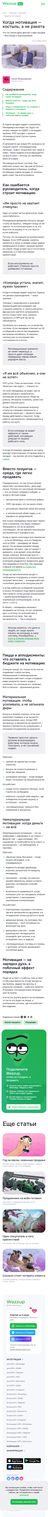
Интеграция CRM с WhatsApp (19, 1424)
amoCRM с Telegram (15, 1372)
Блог (5, 13)
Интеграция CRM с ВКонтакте (19, 1441)
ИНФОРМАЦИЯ (15, 1450)
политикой (24, 1495)
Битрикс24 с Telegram (16, 1402)
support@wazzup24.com (20, 1349)
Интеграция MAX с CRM (17, 1437)
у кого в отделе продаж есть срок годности (23, 638)
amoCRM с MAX (13, 1377)
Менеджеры (31, 1022)
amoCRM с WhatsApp (16, 1364)
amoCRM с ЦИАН (14, 1385)
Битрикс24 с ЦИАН (15, 1415)
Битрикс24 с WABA (15, 1398)
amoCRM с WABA (14, 1368)
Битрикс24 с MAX (14, 1407)
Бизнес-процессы (12, 1022)
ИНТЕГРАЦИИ (14, 1359)
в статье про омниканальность (19, 568)
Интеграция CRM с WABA (17, 1428)
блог (20, 4)
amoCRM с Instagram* (16, 1390)
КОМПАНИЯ (13, 1446)
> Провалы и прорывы (17, 13)
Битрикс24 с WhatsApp (16, 1394)
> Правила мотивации (12, 16)
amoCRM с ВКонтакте (16, 1381)
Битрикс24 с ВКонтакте (16, 1411)
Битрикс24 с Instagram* (17, 1420)
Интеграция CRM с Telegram (18, 1433)
